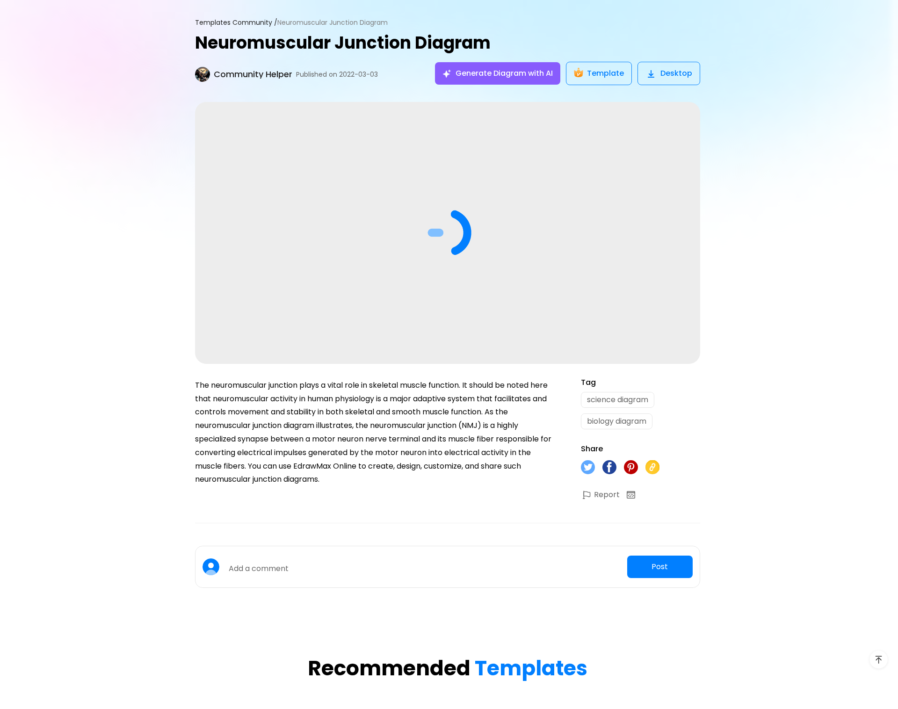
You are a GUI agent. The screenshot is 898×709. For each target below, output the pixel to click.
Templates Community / (236, 23)
